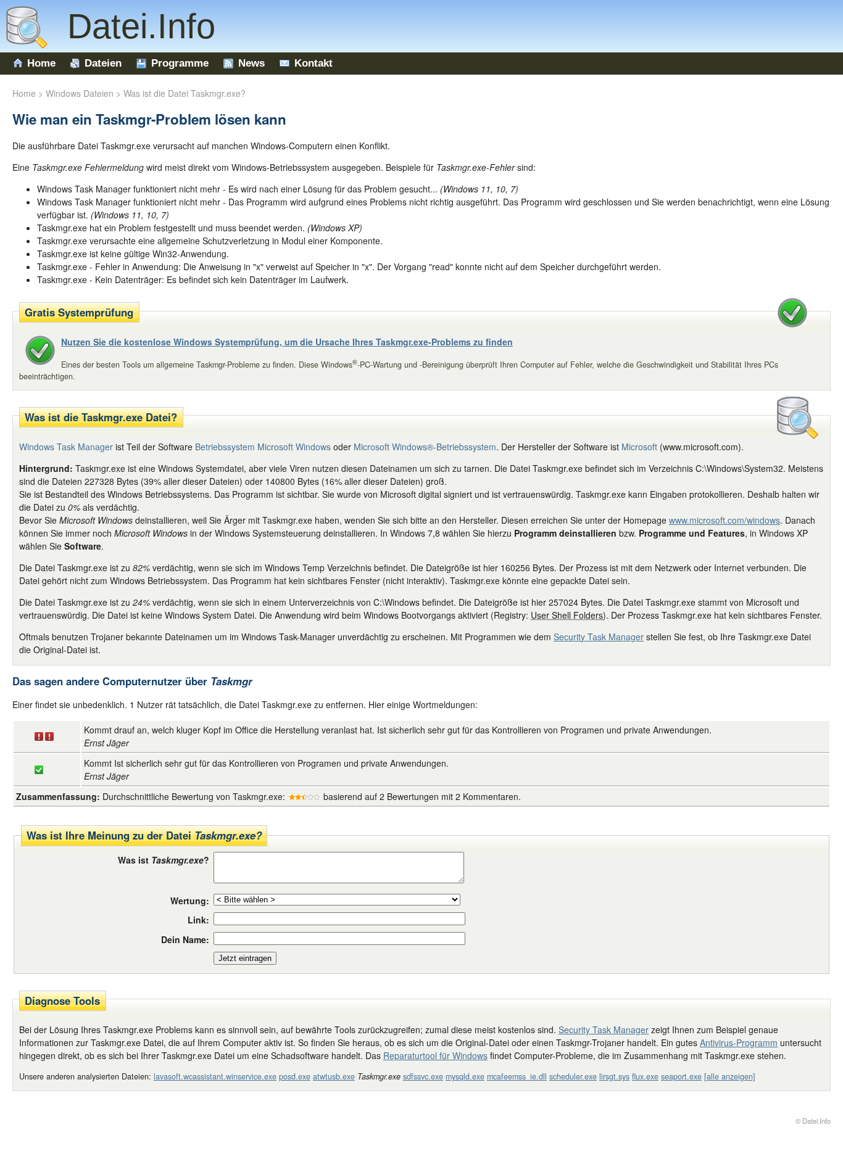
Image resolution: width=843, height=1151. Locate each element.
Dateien (103, 63)
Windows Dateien (80, 93)
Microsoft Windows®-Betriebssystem (425, 446)
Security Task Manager (599, 636)
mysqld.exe (465, 1076)
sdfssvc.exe (423, 1076)
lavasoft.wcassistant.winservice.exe (215, 1076)
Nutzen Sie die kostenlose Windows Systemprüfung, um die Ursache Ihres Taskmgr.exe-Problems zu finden (287, 342)
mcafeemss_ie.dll (517, 1076)
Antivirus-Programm (739, 1042)
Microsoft (639, 446)
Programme (180, 63)
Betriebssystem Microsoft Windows (263, 446)
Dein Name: (185, 939)
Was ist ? (163, 860)
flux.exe (645, 1076)
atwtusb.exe (334, 1076)
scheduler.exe (573, 1076)
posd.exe (294, 1076)
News (251, 63)
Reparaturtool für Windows (435, 1055)
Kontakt (313, 63)
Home (41, 63)
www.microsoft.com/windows (724, 520)
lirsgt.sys (614, 1076)
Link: (198, 920)
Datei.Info (131, 26)
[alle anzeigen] (729, 1076)
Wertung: (189, 900)
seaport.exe (681, 1076)
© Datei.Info (813, 1121)
